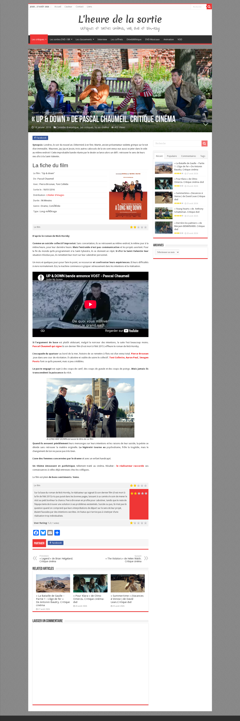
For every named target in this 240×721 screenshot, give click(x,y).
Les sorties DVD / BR (60, 39)
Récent (159, 156)
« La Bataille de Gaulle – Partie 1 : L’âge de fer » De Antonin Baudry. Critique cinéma (53, 600)
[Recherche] (209, 6)
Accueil (57, 6)
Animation (169, 39)
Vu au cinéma (102, 127)
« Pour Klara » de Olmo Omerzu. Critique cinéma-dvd (88, 599)
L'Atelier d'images (55, 195)
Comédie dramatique (78, 112)
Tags (202, 156)
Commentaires (188, 156)
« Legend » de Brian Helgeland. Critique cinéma (56, 559)
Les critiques (38, 39)
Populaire (172, 156)
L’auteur (68, 6)
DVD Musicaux (152, 39)
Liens (89, 6)
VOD (180, 39)
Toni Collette (116, 357)
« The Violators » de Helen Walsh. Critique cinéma (123, 559)
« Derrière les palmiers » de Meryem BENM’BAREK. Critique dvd (189, 226)
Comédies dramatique (53, 112)
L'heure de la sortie (120, 19)
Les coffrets (117, 39)
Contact (79, 6)
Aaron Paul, (132, 357)
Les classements (84, 39)
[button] (90, 408)
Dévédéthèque (134, 39)
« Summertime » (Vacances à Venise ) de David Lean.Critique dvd (127, 599)
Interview (102, 39)
